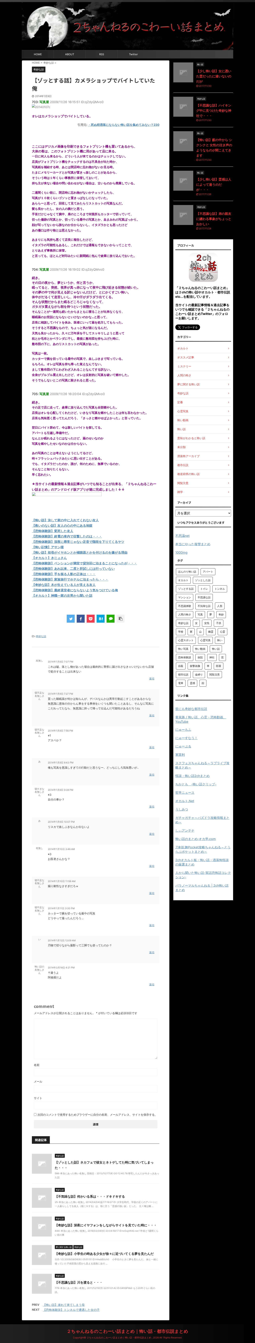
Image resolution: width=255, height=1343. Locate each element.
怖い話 (216, 648)
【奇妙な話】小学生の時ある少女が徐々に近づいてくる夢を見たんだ (104, 1254)
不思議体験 (184, 605)
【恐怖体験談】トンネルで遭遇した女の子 (71, 1310)
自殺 (180, 666)
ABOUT (69, 54)
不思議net (182, 536)
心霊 (222, 631)
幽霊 (210, 631)
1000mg (181, 552)
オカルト (183, 580)
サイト (38, 1098)
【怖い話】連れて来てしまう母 (64, 1305)
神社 (212, 657)
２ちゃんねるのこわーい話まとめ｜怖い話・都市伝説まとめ (127, 1331)
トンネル (220, 588)
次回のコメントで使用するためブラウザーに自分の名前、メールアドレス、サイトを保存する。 (97, 1114)
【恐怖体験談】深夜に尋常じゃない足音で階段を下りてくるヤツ (78, 542)
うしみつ (181, 809)
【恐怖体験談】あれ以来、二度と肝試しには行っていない (73, 569)
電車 (180, 683)
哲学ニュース (184, 793)
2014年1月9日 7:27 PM (60, 693)
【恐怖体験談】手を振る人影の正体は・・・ (64, 574)
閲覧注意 (214, 674)
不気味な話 (204, 605)
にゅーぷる (183, 746)
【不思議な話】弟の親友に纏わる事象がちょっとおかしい (213, 219)
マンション (184, 597)
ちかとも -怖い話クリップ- (195, 784)
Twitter (133, 54)
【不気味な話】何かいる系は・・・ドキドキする (90, 1196)
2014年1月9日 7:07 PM (60, 661)
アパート (208, 571)
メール (38, 1081)
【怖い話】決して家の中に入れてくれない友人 (65, 520)
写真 (200, 614)
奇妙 (221, 614)
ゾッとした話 (203, 580)
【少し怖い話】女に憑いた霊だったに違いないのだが (213, 76)
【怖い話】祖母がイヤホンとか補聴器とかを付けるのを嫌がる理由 (80, 552)
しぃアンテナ (184, 830)
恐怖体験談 (184, 657)
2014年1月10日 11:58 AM (62, 881)
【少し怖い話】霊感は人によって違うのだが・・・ (213, 184)
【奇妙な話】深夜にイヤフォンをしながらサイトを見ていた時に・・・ (106, 1225)
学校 (180, 631)
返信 (151, 678)
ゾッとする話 (186, 588)
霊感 (192, 683)
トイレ (204, 588)
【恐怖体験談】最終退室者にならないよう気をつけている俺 (75, 590)
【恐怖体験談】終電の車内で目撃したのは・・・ (67, 536)
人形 (219, 605)
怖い (219, 640)
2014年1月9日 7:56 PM (60, 730)
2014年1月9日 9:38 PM (60, 789)
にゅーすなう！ (186, 738)
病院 (200, 657)
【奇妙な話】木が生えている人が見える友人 (64, 585)
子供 (218, 623)
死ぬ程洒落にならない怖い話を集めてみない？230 (125, 125)
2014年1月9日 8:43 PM (61, 762)
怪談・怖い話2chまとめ (192, 776)
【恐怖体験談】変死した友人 (52, 531)
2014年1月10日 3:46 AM (61, 849)
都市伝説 (183, 674)
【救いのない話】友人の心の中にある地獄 (62, 526)
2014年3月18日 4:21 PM (61, 967)
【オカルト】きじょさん (49, 558)
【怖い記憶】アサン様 (48, 547)
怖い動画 (200, 648)
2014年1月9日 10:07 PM (61, 821)
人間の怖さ (184, 614)
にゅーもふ (183, 730)
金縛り (199, 674)
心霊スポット (186, 640)
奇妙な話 (41, 636)
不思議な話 (204, 597)
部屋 (218, 666)
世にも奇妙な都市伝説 (191, 709)
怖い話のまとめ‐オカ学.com (195, 839)
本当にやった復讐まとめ (192, 544)
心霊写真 (205, 640)
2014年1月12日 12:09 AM (62, 940)
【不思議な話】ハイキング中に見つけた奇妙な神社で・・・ (213, 110)
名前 (36, 1065)
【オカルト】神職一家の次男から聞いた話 (62, 596)
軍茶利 (180, 755)
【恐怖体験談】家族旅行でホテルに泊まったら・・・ (70, 579)
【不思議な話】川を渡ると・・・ (79, 1282)
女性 (206, 623)
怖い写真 (183, 648)
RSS (101, 54)
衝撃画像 (195, 666)
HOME (38, 54)
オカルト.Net (184, 801)
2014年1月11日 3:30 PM (61, 908)
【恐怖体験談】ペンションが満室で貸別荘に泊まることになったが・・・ (84, 563)
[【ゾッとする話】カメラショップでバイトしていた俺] (101, 619)
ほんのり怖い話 (187, 571)
